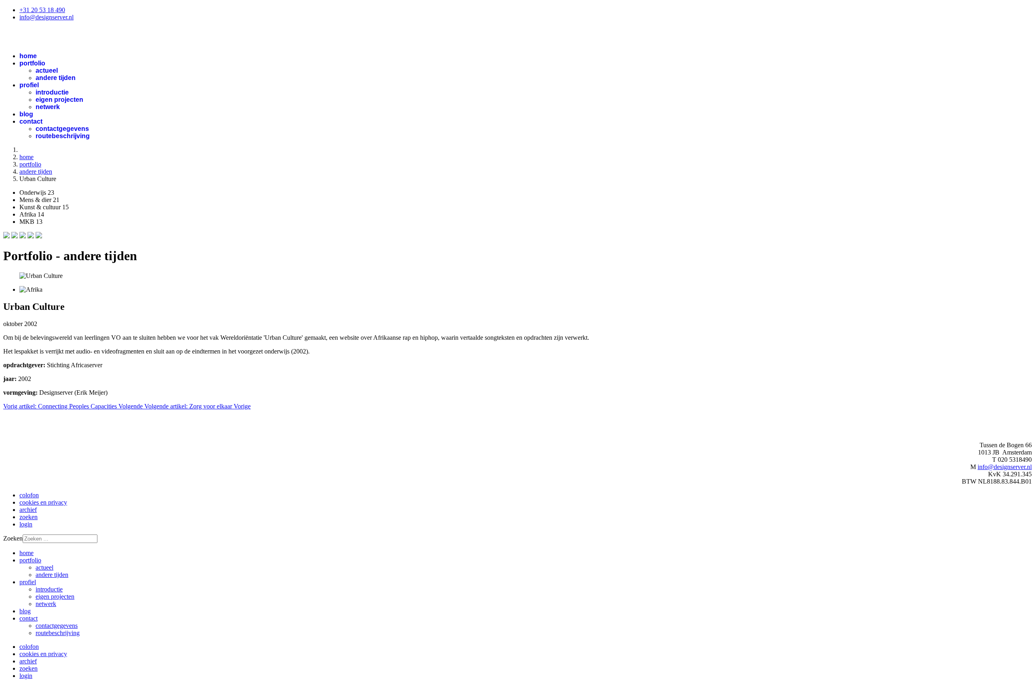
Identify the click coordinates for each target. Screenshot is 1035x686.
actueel (47, 70)
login (25, 524)
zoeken (28, 516)
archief (28, 509)
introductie (52, 92)
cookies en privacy (43, 502)
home (28, 56)
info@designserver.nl (46, 17)
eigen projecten (59, 99)
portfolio (32, 63)
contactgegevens (62, 128)
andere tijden (56, 77)
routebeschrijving (63, 136)
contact (30, 121)
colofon (29, 495)
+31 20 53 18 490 (42, 9)
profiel (29, 85)
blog (26, 114)
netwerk (48, 106)
